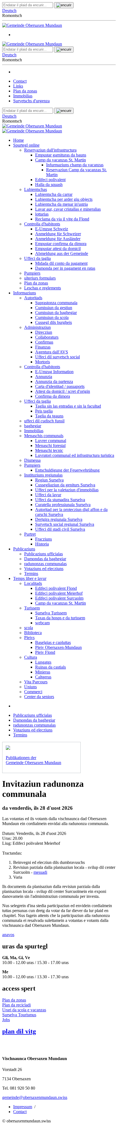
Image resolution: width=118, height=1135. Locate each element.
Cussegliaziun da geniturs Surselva (65, 485)
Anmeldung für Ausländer (57, 238)
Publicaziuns (24, 549)
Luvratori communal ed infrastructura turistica (74, 455)
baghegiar (32, 425)
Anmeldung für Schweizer (58, 233)
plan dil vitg (19, 1031)
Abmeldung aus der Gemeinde (61, 253)
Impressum (22, 1106)
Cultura (30, 657)
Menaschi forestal (50, 445)
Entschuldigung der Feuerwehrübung (67, 470)
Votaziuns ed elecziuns (43, 568)
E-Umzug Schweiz (51, 229)
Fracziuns (43, 539)
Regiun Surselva (49, 480)
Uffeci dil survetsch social (57, 357)
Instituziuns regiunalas (43, 475)
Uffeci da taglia (37, 258)
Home (18, 140)
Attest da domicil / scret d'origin (62, 391)
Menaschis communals (43, 435)
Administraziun (37, 327)
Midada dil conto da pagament (61, 263)
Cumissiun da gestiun (53, 307)
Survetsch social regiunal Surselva (64, 524)
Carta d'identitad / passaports (60, 386)
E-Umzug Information (54, 371)
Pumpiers (32, 273)
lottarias (42, 214)
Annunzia (43, 376)
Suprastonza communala (56, 302)
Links (18, 86)
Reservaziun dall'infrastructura (50, 150)
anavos (8, 934)
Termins (31, 573)
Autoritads (33, 297)
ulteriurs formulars (40, 278)
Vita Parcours (35, 682)
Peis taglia (44, 411)
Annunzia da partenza (54, 381)
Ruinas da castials (50, 667)
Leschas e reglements (42, 288)
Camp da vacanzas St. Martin (60, 160)
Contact (20, 81)
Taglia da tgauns (49, 416)
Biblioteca (33, 632)
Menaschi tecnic (49, 450)
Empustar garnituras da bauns (60, 155)
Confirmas (44, 342)
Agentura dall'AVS (51, 352)
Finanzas (42, 347)
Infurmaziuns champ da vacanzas (74, 164)
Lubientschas (35, 189)
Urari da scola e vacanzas (24, 1010)
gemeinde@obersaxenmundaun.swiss (34, 1097)
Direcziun (43, 332)
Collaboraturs (46, 337)
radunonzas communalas (45, 563)
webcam (42, 622)
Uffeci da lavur (48, 494)
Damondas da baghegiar (45, 558)
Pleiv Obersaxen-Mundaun (58, 647)
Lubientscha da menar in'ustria (61, 204)
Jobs (6, 1019)
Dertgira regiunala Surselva (58, 519)
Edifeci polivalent (50, 179)
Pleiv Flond (45, 652)
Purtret (30, 534)
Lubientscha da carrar (53, 194)
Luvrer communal (50, 440)
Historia (42, 544)
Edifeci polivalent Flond (56, 588)
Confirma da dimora (52, 396)
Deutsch (9, 10)
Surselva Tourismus (19, 1014)
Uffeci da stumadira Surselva (60, 499)
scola (28, 627)
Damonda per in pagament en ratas (65, 268)
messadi (40, 872)
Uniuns (30, 686)
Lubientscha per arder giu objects (63, 199)
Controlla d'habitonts (42, 224)
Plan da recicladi (16, 1005)
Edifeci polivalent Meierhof (59, 593)
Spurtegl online (26, 145)
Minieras (42, 672)
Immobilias (22, 96)
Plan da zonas (25, 91)
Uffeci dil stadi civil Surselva (60, 529)
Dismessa (32, 460)
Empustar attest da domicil (58, 248)
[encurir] (64, 5)
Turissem (32, 608)
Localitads (33, 583)
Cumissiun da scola (52, 317)
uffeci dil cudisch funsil (44, 421)
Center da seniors (39, 696)
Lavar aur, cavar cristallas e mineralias (68, 209)
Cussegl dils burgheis (53, 322)
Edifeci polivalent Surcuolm (59, 598)
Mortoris (42, 361)
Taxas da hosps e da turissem (60, 618)
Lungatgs (43, 662)
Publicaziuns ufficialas (43, 553)
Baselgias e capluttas (53, 642)
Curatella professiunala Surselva (63, 504)
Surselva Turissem (51, 613)
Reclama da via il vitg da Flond (62, 219)
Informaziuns (24, 293)
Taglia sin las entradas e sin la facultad (68, 406)
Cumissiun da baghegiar (56, 312)
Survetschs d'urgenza (31, 100)
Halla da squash (49, 184)
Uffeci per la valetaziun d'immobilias (67, 489)
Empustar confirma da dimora (60, 243)
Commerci (33, 691)
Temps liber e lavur (29, 578)
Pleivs (29, 637)
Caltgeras (43, 677)
